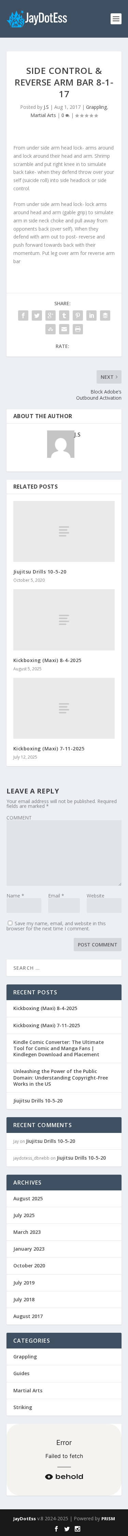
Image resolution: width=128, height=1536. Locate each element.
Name (15, 895)
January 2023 (28, 1248)
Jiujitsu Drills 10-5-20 (40, 571)
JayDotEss (24, 1518)
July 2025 (23, 1215)
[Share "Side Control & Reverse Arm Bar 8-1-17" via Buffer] (105, 315)
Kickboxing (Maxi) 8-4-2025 (47, 660)
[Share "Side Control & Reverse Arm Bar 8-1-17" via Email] (64, 329)
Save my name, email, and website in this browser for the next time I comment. (56, 926)
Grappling (96, 107)
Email (56, 895)
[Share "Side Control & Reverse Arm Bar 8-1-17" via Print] (78, 329)
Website (95, 895)
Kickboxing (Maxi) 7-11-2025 (49, 748)
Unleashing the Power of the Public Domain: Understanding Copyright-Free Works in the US (60, 1077)
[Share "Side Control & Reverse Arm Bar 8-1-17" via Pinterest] (78, 315)
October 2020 (29, 1265)
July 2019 (23, 1282)
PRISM (108, 1518)
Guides (21, 1373)
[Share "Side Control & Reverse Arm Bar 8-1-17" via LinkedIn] (91, 315)
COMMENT (19, 817)
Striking (22, 1407)
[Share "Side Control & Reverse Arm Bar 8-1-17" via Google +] (50, 315)
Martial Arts (43, 115)
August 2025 (28, 1198)
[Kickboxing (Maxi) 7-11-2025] (64, 708)
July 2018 (23, 1299)
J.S (46, 107)
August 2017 (28, 1316)
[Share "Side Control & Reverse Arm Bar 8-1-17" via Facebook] (23, 315)
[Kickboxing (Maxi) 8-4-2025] (64, 619)
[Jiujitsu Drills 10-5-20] (64, 531)
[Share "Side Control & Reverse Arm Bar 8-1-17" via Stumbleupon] (50, 329)
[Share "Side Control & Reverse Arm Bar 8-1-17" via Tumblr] (64, 315)
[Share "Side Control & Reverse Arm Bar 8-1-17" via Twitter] (37, 315)
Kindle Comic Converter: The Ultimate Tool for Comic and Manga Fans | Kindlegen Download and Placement (58, 1048)
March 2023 (27, 1232)
